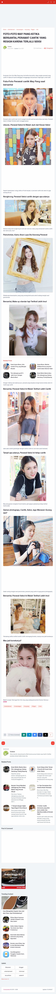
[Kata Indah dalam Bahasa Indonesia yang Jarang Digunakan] (6, 939)
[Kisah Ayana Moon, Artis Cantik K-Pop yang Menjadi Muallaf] (6, 369)
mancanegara (18, 706)
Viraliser (12, 751)
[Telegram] (29, 735)
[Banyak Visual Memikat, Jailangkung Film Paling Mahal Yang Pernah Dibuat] (6, 790)
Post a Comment (15, 735)
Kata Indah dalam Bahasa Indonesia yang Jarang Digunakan (17, 936)
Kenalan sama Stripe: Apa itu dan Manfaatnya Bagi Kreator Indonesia (17, 945)
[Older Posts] (3, 743)
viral (40, 706)
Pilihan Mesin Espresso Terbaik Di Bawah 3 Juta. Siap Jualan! (17, 919)
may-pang (27, 706)
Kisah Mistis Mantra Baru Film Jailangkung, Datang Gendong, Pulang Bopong (44, 375)
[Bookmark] (5, 735)
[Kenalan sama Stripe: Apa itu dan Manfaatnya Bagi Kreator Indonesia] (6, 948)
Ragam (34, 706)
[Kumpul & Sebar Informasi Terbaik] (2, 2)
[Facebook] (40, 735)
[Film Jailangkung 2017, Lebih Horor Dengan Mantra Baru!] (6, 378)
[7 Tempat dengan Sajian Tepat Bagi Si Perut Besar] (6, 811)
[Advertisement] (28, 16)
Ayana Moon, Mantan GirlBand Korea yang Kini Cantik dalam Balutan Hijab (44, 366)
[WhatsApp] (24, 735)
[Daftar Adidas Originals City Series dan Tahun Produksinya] (6, 931)
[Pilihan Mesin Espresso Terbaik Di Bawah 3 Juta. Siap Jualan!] (6, 922)
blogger (21, 967)
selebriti (21, 975)
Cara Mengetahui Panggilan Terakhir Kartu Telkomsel (17, 954)
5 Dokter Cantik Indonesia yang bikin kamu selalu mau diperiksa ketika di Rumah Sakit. (45, 810)
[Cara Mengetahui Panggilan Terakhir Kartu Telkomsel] (6, 957)
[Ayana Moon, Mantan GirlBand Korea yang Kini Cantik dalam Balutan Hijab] (33, 369)
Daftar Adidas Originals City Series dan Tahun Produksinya (16, 928)
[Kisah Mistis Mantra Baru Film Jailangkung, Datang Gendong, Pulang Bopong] (33, 378)
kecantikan (8, 975)
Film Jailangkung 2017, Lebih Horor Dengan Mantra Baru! (17, 375)
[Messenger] (34, 735)
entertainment (8, 706)
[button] (48, 48)
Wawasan (8, 967)
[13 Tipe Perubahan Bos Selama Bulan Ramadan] (32, 790)
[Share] (50, 735)
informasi (21, 971)
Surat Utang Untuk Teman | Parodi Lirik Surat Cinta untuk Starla (45, 769)
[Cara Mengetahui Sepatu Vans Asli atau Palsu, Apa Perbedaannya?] (14, 909)
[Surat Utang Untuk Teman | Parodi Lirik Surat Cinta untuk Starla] (32, 772)
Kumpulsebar (7, 989)
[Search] (51, 2)
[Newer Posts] (53, 743)
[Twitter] (45, 735)
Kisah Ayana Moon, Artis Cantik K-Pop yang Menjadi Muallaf (18, 366)
